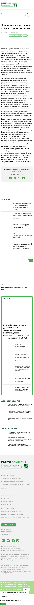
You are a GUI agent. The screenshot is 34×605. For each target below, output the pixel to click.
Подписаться (8, 524)
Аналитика (5, 498)
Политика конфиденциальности (12, 481)
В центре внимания (7, 285)
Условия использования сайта (11, 478)
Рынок (6, 298)
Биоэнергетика (6, 504)
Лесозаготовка (9, 428)
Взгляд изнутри (6, 495)
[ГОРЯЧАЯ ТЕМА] (17, 270)
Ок (26, 589)
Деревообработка (10, 401)
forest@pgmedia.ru (6, 537)
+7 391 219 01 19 (5, 534)
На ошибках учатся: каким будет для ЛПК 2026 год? (15, 288)
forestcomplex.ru (17, 564)
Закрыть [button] (3, 604)
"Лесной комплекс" (17, 171)
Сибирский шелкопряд (15, 35)
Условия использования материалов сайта (15, 484)
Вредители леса (14, 32)
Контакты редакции (8, 475)
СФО (25, 35)
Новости (5, 199)
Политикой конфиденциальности (11, 560)
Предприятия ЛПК (7, 501)
